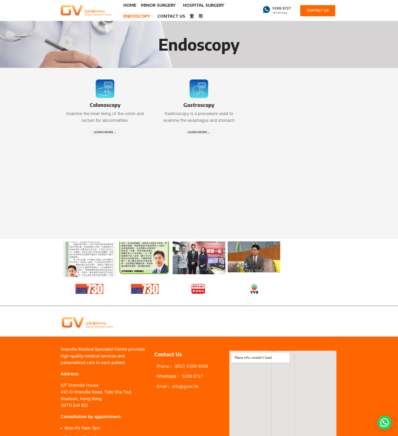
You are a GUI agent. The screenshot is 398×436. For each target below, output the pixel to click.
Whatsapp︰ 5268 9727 (180, 376)
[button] (384, 422)
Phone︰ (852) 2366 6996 (182, 366)
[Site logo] (86, 10)
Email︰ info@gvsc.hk (178, 386)
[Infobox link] (277, 10)
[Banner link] (89, 267)
